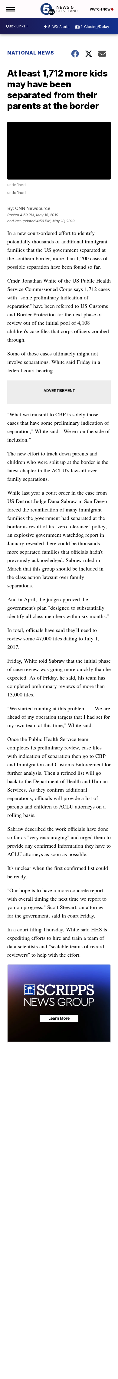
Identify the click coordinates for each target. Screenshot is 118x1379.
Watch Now (100, 9)
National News (30, 53)
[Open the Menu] (10, 9)
